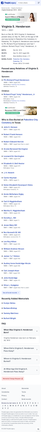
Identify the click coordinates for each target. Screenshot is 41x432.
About (4, 388)
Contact (4, 399)
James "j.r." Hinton (12, 256)
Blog (23, 395)
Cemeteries (5, 392)
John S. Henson (10, 127)
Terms (24, 392)
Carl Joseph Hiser (11, 271)
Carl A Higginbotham (13, 201)
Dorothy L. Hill (10, 218)
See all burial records (10, 292)
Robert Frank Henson (13, 134)
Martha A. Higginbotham (14, 211)
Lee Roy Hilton (10, 241)
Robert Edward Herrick (14, 142)
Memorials (25, 388)
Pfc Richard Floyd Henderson (16, 80)
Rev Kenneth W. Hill (12, 232)
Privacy (4, 395)
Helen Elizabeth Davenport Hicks (18, 185)
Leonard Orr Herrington (14, 156)
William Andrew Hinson (14, 249)
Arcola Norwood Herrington (16, 149)
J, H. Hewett (9, 173)
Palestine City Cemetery (18, 84)
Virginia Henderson (16, 8)
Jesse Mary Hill (10, 225)
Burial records (6, 8)
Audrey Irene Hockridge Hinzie (17, 263)
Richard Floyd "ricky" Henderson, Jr (19, 94)
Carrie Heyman (10, 178)
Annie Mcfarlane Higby (14, 194)
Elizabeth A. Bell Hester (14, 163)
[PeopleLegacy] (8, 3)
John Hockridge (11, 278)
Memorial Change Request (12, 378)
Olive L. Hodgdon (11, 285)
